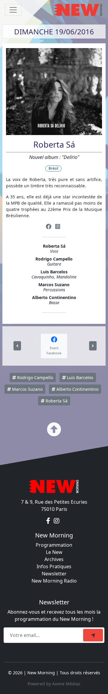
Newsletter (54, 573)
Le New (54, 552)
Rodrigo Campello (34, 377)
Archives (54, 559)
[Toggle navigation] (13, 10)
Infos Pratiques (54, 566)
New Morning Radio (54, 580)
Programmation (54, 545)
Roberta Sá (56, 401)
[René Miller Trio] (93, 345)
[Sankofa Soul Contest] (17, 345)
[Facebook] (49, 226)
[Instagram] (57, 226)
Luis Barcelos (79, 377)
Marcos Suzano (27, 389)
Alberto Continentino (76, 389)
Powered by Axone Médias (54, 684)
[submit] (93, 635)
